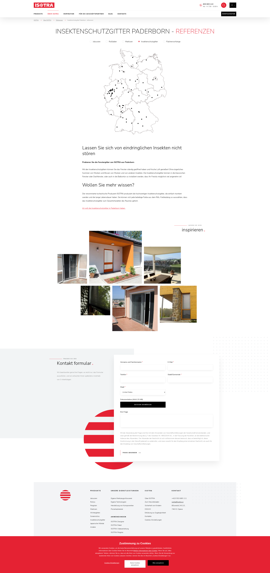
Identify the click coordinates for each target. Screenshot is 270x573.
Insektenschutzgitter (149, 41)
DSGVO (148, 509)
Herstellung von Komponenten (122, 505)
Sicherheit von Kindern (153, 505)
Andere (93, 527)
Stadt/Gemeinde (175, 374)
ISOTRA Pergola (117, 532)
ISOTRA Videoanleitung (120, 529)
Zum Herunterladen (152, 502)
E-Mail (171, 362)
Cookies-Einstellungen (153, 520)
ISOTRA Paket (116, 525)
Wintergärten (95, 513)
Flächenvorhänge (173, 41)
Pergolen (93, 505)
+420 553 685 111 (179, 498)
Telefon (123, 374)
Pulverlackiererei (117, 509)
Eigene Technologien (118, 502)
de (232, 5)
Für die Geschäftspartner (91, 14)
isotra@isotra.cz (177, 502)
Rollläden (113, 41)
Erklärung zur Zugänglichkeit (155, 513)
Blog (110, 14)
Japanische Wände (97, 523)
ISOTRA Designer (117, 521)
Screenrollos (95, 516)
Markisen (129, 41)
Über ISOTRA (53, 14)
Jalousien (96, 41)
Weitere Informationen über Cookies (145, 550)
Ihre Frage (124, 412)
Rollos (92, 502)
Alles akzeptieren (158, 563)
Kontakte (122, 14)
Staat (122, 387)
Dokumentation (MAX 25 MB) (131, 399)
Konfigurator (228, 14)
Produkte (38, 14)
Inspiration (68, 14)
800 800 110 (208, 4)
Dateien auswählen (143, 405)
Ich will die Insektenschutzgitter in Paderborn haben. (103, 208)
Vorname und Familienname (131, 362)
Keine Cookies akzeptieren (135, 564)
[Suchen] (223, 5)
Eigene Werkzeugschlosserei (121, 498)
